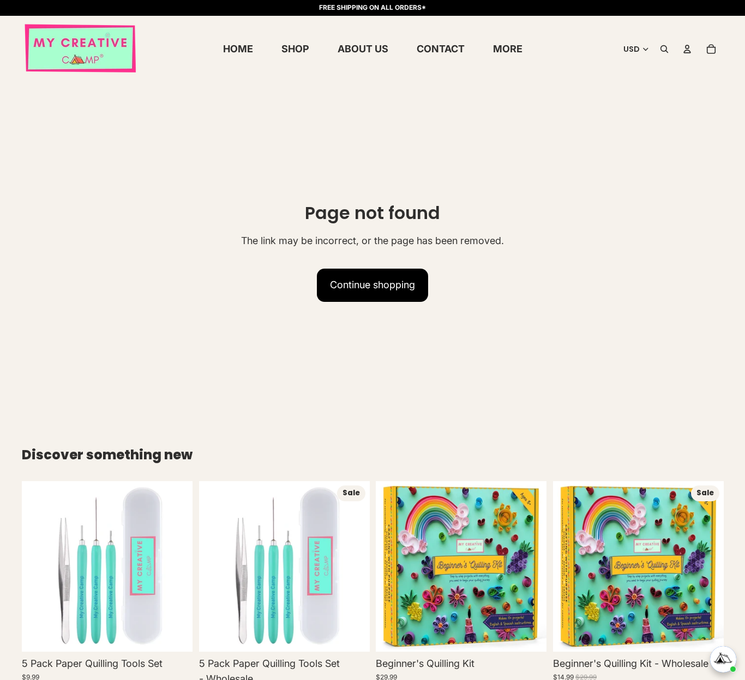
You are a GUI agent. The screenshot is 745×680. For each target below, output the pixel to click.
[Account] (687, 49)
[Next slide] (176, 567)
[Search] (664, 49)
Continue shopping (372, 284)
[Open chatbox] (723, 659)
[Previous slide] (38, 567)
